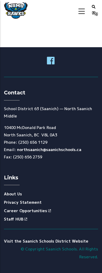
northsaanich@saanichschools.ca (49, 149)
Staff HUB (13, 219)
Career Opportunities (25, 210)
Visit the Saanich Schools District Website (46, 241)
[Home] (16, 10)
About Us (13, 194)
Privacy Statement (23, 202)
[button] (93, 6)
